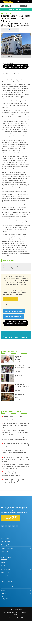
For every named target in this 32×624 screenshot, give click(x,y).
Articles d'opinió (5, 541)
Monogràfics (4, 551)
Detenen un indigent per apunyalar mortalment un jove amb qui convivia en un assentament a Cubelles (14, 481)
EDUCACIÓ (18, 9)
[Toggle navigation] (29, 6)
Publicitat (11, 618)
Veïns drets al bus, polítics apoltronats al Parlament (22, 387)
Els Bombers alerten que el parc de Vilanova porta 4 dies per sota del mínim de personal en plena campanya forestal (15, 466)
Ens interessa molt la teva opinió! (16, 337)
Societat (23, 6)
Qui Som (3, 590)
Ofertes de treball (6, 569)
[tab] (16, 333)
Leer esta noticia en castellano (10, 30)
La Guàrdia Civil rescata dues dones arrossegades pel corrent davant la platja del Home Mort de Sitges (15, 432)
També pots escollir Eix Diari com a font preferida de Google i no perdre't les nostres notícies (16, 323)
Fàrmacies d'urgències (7, 576)
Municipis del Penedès (7, 548)
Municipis (17, 1)
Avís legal (16, 614)
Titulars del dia (5, 538)
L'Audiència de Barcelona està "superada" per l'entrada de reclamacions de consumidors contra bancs (16, 452)
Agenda (3, 562)
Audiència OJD (19, 618)
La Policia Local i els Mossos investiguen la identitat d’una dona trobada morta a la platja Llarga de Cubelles (15, 445)
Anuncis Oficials (5, 572)
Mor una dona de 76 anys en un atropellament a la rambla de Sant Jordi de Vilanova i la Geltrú (14, 418)
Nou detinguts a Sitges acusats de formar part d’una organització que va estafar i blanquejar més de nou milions (15, 473)
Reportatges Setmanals (7, 545)
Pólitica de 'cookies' (21, 612)
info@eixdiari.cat (5, 597)
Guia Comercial (5, 566)
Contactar (3, 593)
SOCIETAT (12, 9)
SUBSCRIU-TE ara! (8, 1)
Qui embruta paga (20, 377)
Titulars (24, 1)
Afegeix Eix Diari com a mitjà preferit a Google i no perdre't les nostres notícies (16, 66)
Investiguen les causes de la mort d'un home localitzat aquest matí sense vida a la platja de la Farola (15, 459)
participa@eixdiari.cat (6, 599)
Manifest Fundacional (7, 587)
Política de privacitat (8, 612)
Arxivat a (8, 333)
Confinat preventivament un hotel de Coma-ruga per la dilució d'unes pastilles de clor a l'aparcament (15, 425)
